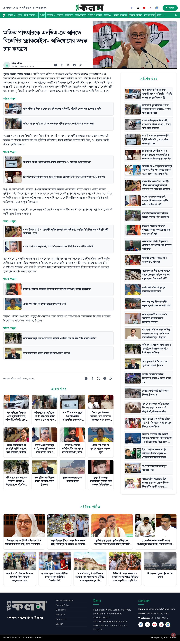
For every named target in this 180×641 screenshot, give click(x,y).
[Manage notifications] (173, 635)
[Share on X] (68, 65)
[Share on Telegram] (74, 65)
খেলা (42, 15)
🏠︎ (4, 15)
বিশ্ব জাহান (29, 15)
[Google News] (156, 7)
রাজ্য (10, 15)
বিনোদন (69, 15)
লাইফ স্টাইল (136, 15)
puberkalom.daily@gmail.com (160, 609)
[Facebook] (131, 7)
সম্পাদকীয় (149, 15)
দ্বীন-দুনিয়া (80, 15)
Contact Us (61, 619)
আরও (160, 15)
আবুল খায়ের (17, 63)
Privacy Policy (62, 605)
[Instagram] (150, 7)
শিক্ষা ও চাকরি (95, 15)
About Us (60, 614)
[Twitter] (147, 624)
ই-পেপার (170, 7)
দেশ (20, 15)
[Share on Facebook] (62, 65)
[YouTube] (144, 7)
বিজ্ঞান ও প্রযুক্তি (55, 15)
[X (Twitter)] (138, 7)
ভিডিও (107, 15)
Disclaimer (61, 610)
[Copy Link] (80, 65)
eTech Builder (170, 638)
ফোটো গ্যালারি (120, 15)
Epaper (59, 624)
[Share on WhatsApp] (55, 65)
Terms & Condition (65, 600)
